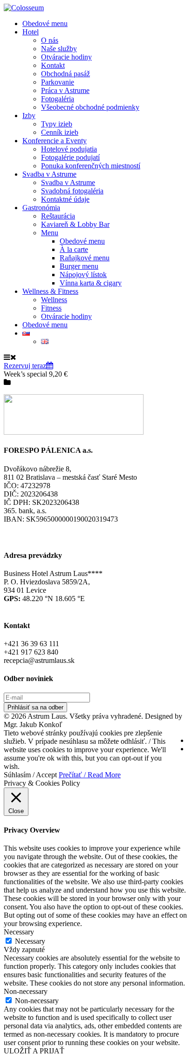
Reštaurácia (58, 216)
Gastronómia (41, 208)
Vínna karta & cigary (91, 283)
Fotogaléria (57, 99)
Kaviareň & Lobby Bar (75, 224)
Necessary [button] (19, 932)
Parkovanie (57, 82)
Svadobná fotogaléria (72, 191)
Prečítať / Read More (90, 775)
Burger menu (79, 266)
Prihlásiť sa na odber (35, 707)
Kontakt (53, 65)
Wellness (54, 300)
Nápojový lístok (83, 274)
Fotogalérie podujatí (70, 157)
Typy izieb (56, 124)
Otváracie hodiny (66, 57)
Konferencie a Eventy (54, 141)
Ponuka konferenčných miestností (90, 166)
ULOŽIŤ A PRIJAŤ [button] (34, 1051)
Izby (28, 115)
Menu (49, 233)
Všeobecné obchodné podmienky (90, 107)
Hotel (30, 32)
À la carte (74, 249)
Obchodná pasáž (65, 74)
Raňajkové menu (85, 258)
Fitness (51, 308)
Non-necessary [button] (26, 991)
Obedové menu (45, 23)
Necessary (30, 941)
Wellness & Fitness (50, 291)
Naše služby (59, 49)
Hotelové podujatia (69, 149)
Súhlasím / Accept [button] (30, 775)
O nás (49, 40)
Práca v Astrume (65, 90)
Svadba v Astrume (49, 174)
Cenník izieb (59, 132)
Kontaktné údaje (65, 199)
